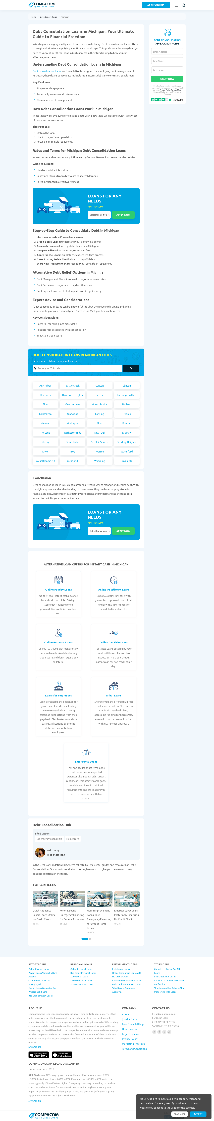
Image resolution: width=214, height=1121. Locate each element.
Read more (179, 1114)
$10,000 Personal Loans (81, 984)
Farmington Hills (126, 394)
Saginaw (127, 432)
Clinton (127, 385)
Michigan (65, 16)
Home (33, 16)
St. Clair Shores (99, 441)
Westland (72, 460)
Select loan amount (99, 215)
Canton (99, 385)
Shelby (45, 441)
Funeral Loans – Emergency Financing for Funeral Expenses (72, 915)
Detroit (99, 394)
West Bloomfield (45, 460)
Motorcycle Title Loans (165, 991)
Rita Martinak (56, 854)
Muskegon (73, 423)
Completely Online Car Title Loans (167, 971)
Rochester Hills (72, 432)
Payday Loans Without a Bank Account (42, 974)
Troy (72, 451)
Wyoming (99, 460)
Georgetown (72, 404)
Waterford (127, 451)
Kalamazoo (45, 413)
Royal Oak (99, 432)
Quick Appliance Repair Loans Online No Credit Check (44, 915)
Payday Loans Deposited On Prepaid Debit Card (42, 990)
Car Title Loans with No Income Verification (169, 982)
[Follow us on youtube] (169, 1032)
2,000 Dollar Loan (79, 976)
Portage (45, 432)
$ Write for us (129, 1019)
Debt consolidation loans (47, 71)
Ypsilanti (127, 460)
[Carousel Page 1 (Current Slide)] (84, 939)
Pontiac (126, 423)
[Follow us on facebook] (159, 1032)
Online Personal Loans (58, 642)
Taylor (45, 451)
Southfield (73, 441)
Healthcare (72, 838)
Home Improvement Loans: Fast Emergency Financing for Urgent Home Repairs (99, 919)
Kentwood (72, 413)
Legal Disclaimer (131, 1033)
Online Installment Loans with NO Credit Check (126, 974)
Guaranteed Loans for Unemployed (39, 982)
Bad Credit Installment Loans (126, 984)
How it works (129, 1029)
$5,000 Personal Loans (81, 980)
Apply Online (155, 5)
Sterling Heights (127, 441)
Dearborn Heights (72, 394)
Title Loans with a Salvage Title (169, 988)
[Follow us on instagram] (154, 1032)
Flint (45, 404)
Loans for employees (58, 695)
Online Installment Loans (114, 589)
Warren (99, 451)
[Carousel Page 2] (90, 939)
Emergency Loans (86, 761)
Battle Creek (73, 385)
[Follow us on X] (164, 1032)
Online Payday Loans (58, 589)
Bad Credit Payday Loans (40, 995)
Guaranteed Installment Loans (127, 980)
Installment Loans (121, 969)
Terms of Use (176, 90)
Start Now (167, 78)
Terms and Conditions (134, 1048)
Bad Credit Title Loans (165, 976)
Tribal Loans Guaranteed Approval (124, 990)
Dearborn (45, 394)
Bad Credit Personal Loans (83, 972)
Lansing (99, 413)
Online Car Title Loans (114, 642)
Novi (99, 423)
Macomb (45, 423)
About (125, 1014)
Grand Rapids (99, 404)
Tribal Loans (114, 695)
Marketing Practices (133, 1043)
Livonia (127, 413)
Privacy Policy (165, 90)
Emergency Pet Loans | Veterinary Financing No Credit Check (126, 915)
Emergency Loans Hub (49, 838)
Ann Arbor (45, 385)
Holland (126, 404)
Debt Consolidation (48, 16)
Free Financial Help (133, 1024)
